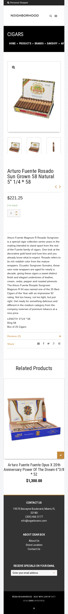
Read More (11, 455)
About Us (34, 540)
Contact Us (34, 549)
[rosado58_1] (13, 67)
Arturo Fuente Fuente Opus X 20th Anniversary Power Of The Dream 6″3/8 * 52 (34, 470)
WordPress (39, 601)
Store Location (34, 544)
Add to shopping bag (26, 224)
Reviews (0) (14, 336)
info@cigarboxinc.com (34, 520)
